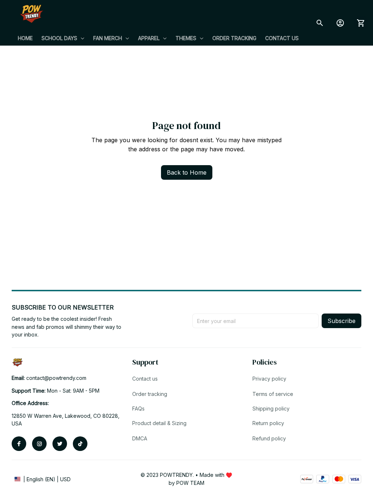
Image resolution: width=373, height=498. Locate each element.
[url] (56, 378)
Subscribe (341, 320)
